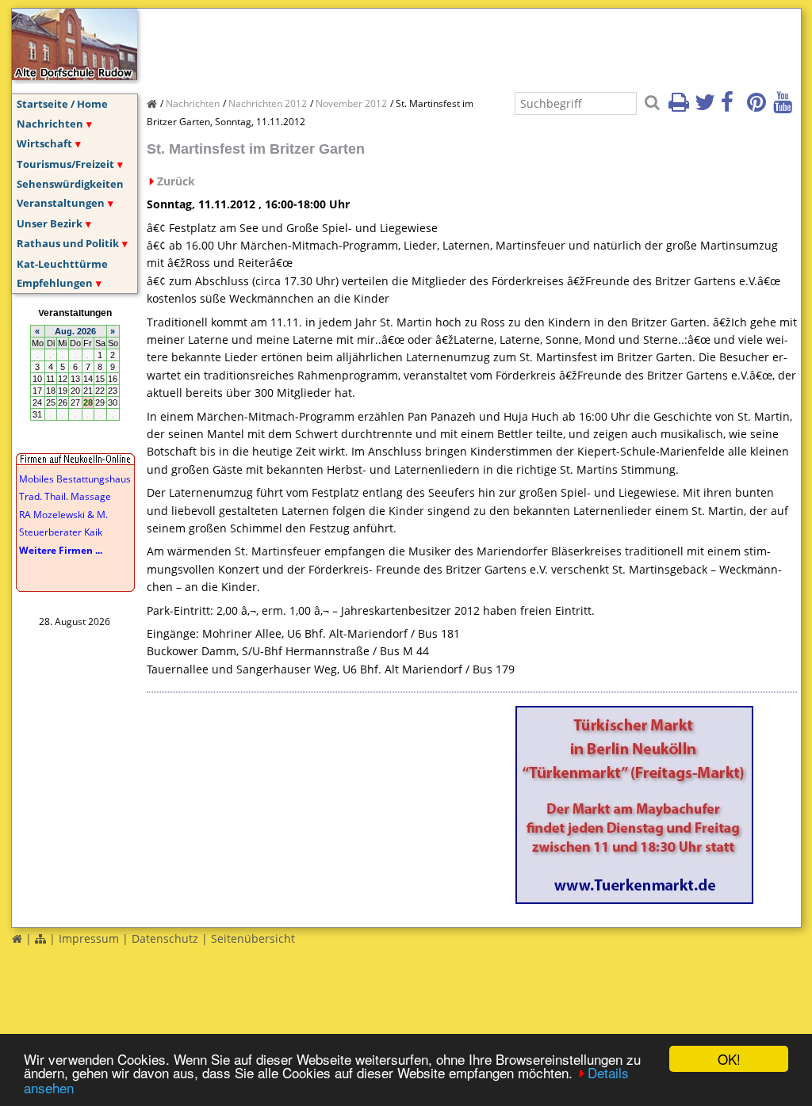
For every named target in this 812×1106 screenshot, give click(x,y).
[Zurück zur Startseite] (17, 938)
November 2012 (351, 103)
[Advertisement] (435, 44)
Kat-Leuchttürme (62, 264)
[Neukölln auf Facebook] (733, 107)
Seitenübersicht (253, 938)
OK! (729, 1059)
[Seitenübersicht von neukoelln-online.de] (40, 938)
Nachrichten (50, 123)
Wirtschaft (44, 143)
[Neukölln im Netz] (74, 75)
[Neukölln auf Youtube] (785, 107)
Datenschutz (165, 938)
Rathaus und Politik (68, 243)
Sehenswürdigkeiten (70, 184)
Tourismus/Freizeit (65, 164)
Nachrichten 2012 (267, 103)
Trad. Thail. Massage (65, 496)
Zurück (176, 181)
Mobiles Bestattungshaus (75, 479)
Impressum (89, 938)
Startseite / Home (62, 104)
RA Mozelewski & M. (63, 514)
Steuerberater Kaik (60, 532)
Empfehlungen (55, 283)
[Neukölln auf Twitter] (706, 107)
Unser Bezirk (49, 223)
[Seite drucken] (680, 107)
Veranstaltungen (61, 203)
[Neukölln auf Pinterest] (759, 107)
